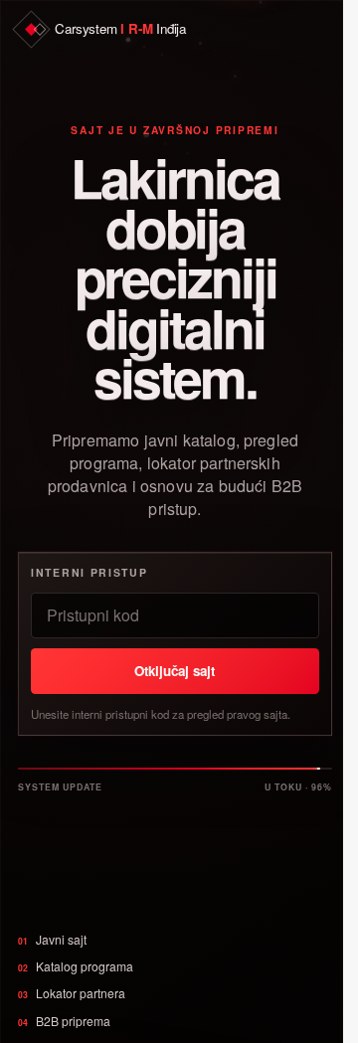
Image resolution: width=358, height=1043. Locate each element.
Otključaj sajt (174, 670)
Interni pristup (89, 572)
